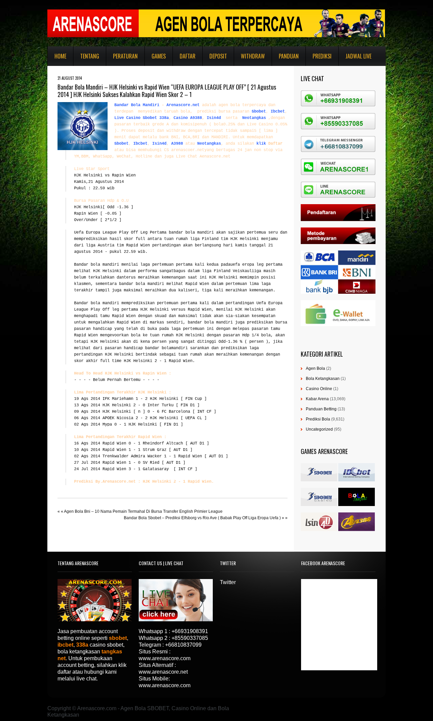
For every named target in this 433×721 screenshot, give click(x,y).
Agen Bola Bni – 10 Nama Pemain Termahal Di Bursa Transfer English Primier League (143, 511)
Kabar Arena (317, 398)
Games (159, 56)
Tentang (89, 56)
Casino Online (319, 388)
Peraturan (125, 56)
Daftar (188, 56)
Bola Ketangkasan (323, 378)
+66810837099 (183, 645)
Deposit (218, 56)
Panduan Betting (321, 409)
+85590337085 (190, 638)
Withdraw (253, 56)
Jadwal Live (358, 56)
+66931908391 (190, 631)
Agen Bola (315, 368)
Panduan (289, 56)
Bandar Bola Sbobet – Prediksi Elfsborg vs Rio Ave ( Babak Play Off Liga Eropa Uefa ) (202, 517)
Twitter (228, 582)
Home (60, 56)
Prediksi (322, 56)
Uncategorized (319, 429)
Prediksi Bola (318, 419)
